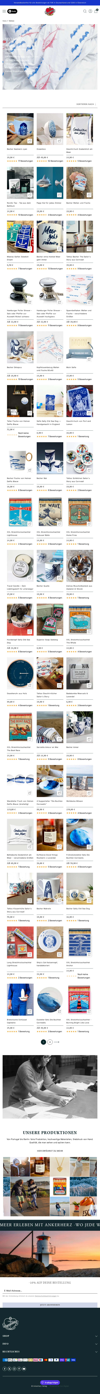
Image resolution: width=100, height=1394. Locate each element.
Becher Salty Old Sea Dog (78, 909)
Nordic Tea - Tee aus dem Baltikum (19, 204)
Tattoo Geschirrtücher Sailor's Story (47, 694)
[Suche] (84, 11)
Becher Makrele (44, 909)
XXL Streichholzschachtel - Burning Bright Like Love (78, 1021)
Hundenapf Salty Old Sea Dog (18, 641)
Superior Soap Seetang (47, 640)
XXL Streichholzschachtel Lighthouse (18, 533)
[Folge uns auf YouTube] (24, 1369)
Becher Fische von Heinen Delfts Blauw (19, 479)
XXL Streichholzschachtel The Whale (78, 641)
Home (5, 21)
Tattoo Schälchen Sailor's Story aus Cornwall (78, 479)
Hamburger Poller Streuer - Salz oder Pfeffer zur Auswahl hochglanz (49, 313)
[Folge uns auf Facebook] (5, 1369)
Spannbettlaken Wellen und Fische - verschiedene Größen (78, 313)
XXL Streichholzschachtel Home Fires (78, 533)
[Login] (90, 11)
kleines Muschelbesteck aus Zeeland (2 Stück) (79, 587)
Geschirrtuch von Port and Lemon (78, 422)
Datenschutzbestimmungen (46, 1296)
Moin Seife (71, 367)
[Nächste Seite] (56, 1042)
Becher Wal (42, 478)
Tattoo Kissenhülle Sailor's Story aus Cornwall (19, 910)
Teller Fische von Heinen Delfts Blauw (18, 422)
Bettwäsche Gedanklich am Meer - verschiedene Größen (20, 856)
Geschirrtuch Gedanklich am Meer (79, 150)
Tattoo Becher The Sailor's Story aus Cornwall (78, 258)
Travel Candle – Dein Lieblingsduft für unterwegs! (20, 587)
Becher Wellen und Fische (78, 203)
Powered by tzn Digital (59, 1386)
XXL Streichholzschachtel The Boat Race (18, 748)
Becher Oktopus (14, 367)
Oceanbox (41, 149)
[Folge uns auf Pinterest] (19, 1369)
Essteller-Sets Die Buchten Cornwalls (49, 1021)
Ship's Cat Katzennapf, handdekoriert (47, 964)
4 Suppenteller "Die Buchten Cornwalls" (50, 802)
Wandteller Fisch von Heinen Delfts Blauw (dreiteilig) (20, 802)
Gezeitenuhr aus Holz (17, 693)
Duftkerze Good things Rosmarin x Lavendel (47, 856)
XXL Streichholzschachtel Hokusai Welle (48, 533)
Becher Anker (72, 747)
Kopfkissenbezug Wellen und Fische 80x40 (48, 368)
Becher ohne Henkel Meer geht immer (48, 258)
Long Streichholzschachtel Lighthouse (19, 964)
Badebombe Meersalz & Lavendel (77, 694)
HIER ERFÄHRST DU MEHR (50, 1151)
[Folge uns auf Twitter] (9, 1369)
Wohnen (11, 21)
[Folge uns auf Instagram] (14, 1369)
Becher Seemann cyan (17, 149)
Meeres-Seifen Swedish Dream (18, 258)
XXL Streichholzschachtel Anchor (78, 964)
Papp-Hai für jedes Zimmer (49, 203)
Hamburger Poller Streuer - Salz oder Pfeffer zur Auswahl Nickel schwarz (19, 313)
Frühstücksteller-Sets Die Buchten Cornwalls (78, 856)
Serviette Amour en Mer (47, 747)
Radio (14, 11)
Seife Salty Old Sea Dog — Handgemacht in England (49, 422)
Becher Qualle (43, 586)
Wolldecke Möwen (74, 801)
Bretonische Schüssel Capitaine (17, 1021)
